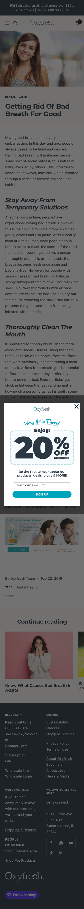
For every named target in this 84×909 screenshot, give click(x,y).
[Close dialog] (76, 406)
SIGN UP (41, 494)
